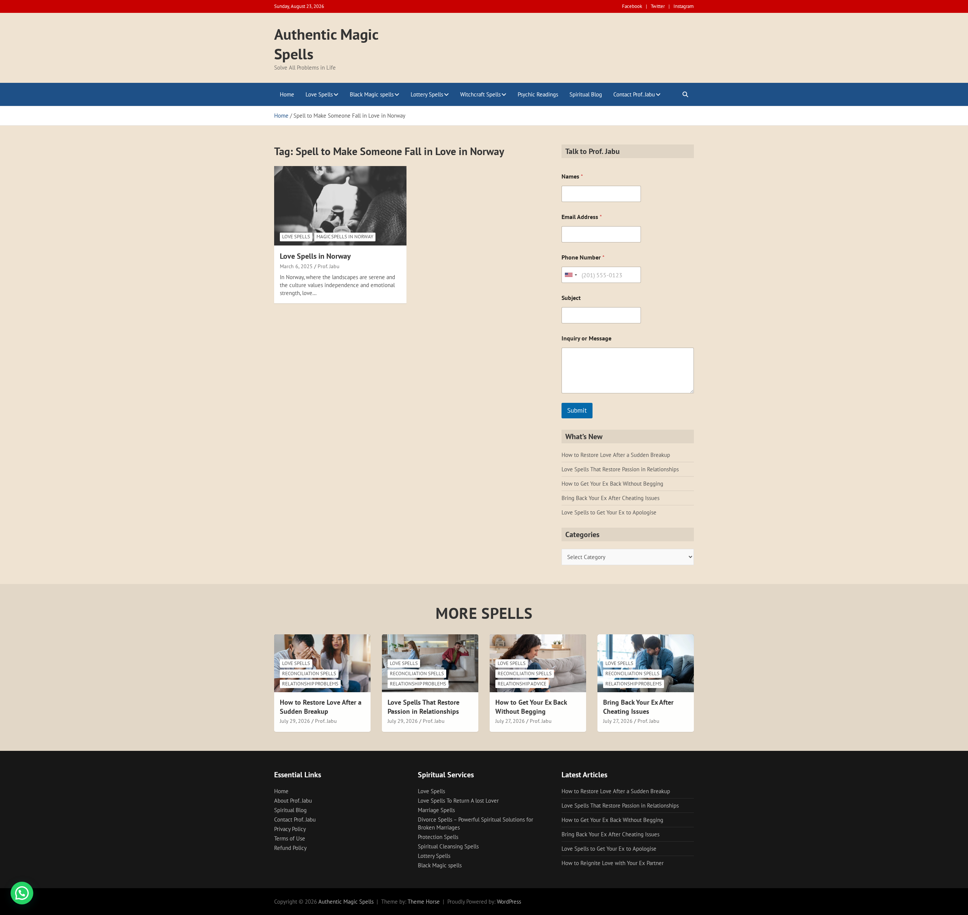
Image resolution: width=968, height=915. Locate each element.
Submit (577, 410)
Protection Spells (438, 836)
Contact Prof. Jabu (634, 94)
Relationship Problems (310, 683)
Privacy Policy (290, 829)
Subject (571, 297)
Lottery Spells (427, 94)
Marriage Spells (436, 810)
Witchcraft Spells (480, 94)
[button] (22, 893)
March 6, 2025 (296, 266)
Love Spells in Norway (315, 256)
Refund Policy (290, 847)
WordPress (509, 901)
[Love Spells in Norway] (340, 205)
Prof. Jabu (329, 266)
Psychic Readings (538, 94)
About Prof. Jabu (293, 800)
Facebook (632, 6)
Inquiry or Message (586, 338)
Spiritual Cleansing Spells (448, 846)
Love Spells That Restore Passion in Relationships (620, 469)
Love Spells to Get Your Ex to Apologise (609, 512)
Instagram (683, 6)
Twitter (658, 6)
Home (287, 94)
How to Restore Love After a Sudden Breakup (616, 454)
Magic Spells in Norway (344, 236)
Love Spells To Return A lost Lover (458, 800)
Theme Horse (424, 901)
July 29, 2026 (295, 721)
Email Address (582, 217)
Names (572, 176)
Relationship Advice (522, 683)
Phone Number (583, 257)
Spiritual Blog (585, 94)
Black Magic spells (372, 94)
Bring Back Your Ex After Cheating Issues (610, 498)
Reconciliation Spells (309, 673)
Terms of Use (289, 838)
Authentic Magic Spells (346, 901)
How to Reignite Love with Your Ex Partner (613, 863)
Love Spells (319, 94)
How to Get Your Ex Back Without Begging (612, 483)
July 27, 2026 (510, 721)
